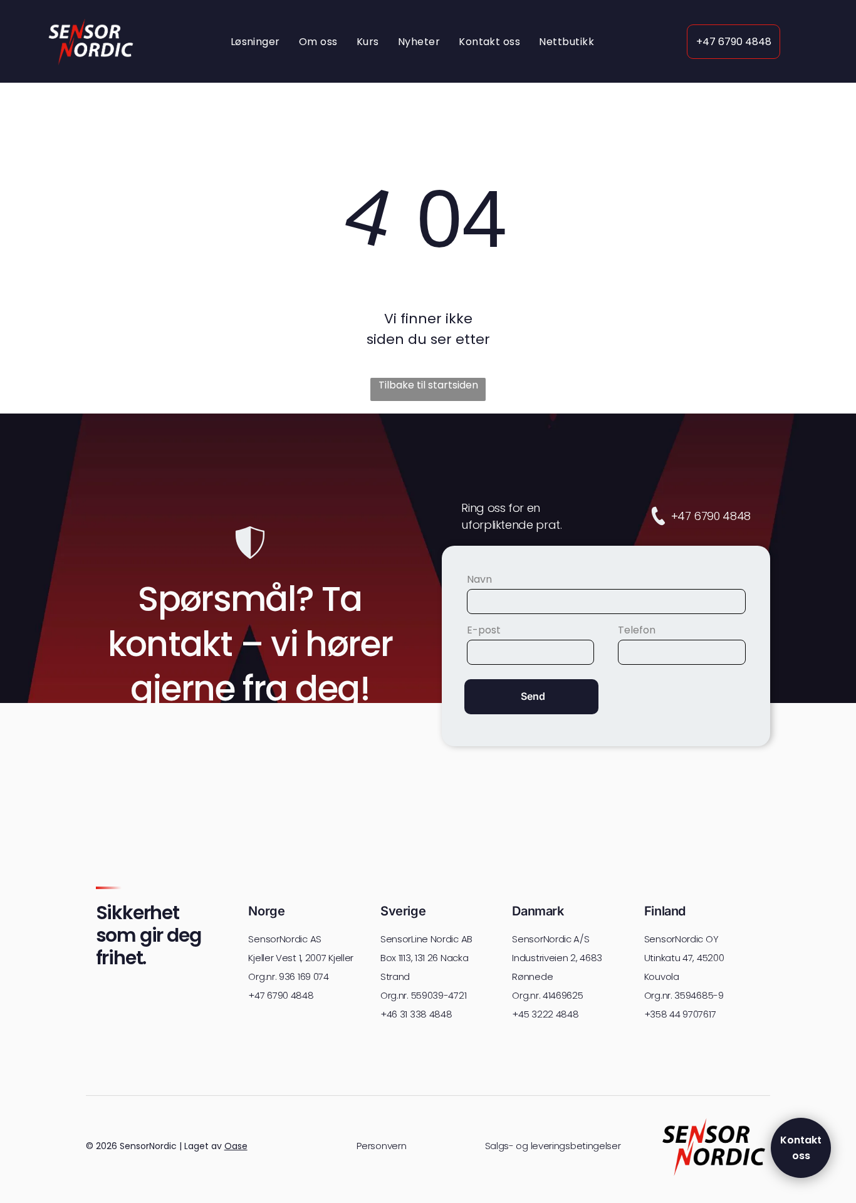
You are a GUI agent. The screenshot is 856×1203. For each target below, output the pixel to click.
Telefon (636, 630)
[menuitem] (255, 41)
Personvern (381, 1145)
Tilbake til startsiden (428, 385)
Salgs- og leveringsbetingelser (553, 1145)
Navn (479, 579)
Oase (236, 1146)
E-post (484, 630)
